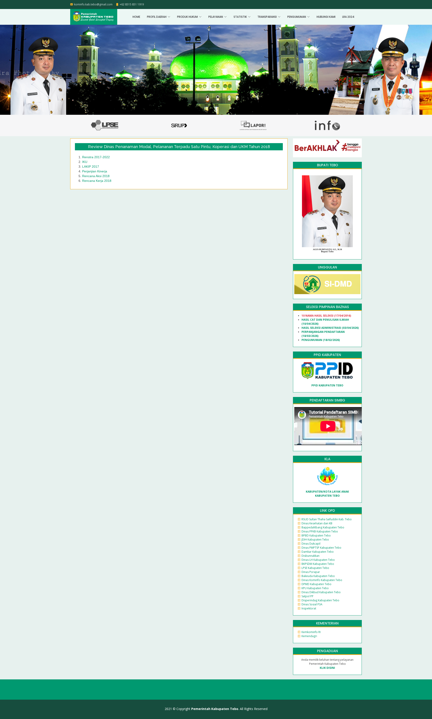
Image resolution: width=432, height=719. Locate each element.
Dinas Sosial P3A (312, 604)
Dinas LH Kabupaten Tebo (318, 560)
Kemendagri (309, 636)
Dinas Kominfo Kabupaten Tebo (322, 580)
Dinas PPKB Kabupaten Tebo (320, 531)
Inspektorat (309, 608)
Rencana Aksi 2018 (96, 176)
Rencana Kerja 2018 (96, 181)
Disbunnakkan (311, 556)
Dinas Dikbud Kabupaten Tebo (321, 592)
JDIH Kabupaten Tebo (315, 539)
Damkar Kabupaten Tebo (318, 552)
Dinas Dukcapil (311, 543)
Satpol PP (307, 596)
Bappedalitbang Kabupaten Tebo (323, 527)
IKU (84, 162)
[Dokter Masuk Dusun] (327, 284)
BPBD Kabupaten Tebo (316, 535)
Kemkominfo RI (311, 632)
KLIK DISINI (327, 668)
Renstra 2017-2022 (96, 157)
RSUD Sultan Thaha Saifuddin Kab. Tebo (327, 519)
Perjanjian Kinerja (94, 171)
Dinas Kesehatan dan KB (317, 523)
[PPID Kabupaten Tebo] (327, 370)
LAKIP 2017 (90, 166)
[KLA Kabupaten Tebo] (327, 476)
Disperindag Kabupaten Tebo (320, 600)
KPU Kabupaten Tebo (315, 588)
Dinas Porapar (311, 572)
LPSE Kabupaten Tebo (315, 568)
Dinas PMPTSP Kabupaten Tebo (321, 548)
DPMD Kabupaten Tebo (316, 584)
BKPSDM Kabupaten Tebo (318, 564)
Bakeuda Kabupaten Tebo (318, 576)
